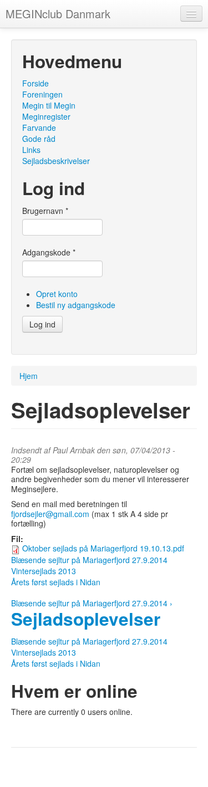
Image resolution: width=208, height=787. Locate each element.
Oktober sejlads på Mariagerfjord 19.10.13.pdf (103, 548)
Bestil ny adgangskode (75, 304)
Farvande (39, 127)
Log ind (42, 324)
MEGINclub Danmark (58, 14)
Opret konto (57, 293)
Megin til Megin (48, 105)
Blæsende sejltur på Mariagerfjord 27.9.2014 (89, 559)
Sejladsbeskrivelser (56, 160)
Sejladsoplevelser (85, 618)
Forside (35, 83)
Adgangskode (48, 252)
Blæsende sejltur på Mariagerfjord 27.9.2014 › (92, 603)
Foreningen (42, 94)
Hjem (28, 375)
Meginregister (46, 116)
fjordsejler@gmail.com (50, 513)
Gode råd (38, 138)
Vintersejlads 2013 (43, 570)
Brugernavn (45, 210)
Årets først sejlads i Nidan (55, 581)
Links (31, 149)
